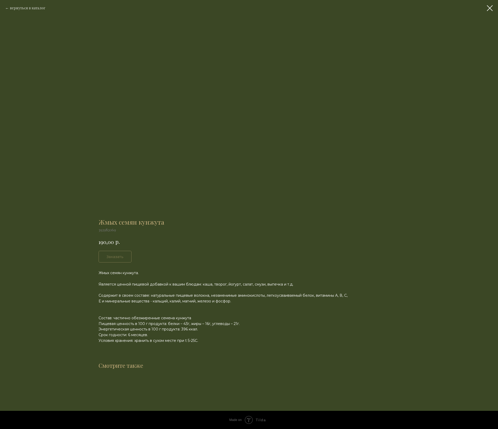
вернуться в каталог (27, 7)
